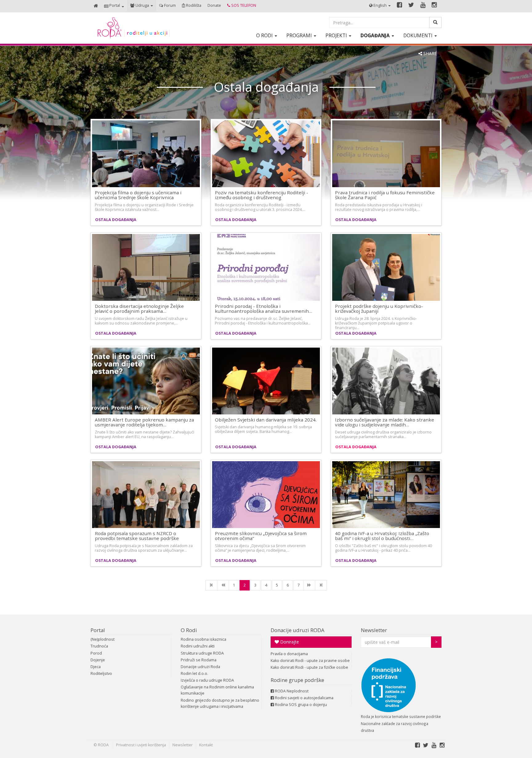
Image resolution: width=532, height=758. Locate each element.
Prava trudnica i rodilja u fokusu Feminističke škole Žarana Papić (385, 195)
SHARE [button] (429, 53)
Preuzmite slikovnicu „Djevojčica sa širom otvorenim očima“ (261, 536)
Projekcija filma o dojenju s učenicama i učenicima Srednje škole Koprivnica (138, 195)
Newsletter (374, 630)
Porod (96, 653)
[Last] (321, 585)
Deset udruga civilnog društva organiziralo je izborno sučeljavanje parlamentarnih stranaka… (383, 434)
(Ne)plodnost (103, 639)
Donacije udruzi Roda (200, 666)
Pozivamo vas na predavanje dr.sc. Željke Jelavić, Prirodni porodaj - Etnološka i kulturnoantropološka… (263, 321)
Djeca (96, 666)
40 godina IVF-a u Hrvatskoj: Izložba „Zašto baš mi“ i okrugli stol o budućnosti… (382, 536)
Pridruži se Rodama (198, 660)
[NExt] (309, 585)
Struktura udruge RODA (202, 653)
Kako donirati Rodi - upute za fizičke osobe (309, 667)
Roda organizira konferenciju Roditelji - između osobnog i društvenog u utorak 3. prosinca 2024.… (260, 207)
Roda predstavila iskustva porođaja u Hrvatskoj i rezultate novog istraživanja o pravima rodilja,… (378, 207)
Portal (98, 630)
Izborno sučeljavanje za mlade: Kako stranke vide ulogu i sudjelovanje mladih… (384, 422)
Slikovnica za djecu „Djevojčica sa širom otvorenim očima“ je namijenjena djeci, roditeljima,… (260, 548)
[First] (211, 585)
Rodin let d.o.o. (194, 673)
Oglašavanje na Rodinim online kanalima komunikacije (217, 690)
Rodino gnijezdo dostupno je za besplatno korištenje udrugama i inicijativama (220, 703)
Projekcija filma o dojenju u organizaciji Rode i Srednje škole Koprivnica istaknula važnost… (144, 207)
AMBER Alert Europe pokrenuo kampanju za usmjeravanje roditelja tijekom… (144, 422)
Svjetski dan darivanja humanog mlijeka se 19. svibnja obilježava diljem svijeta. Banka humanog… (263, 429)
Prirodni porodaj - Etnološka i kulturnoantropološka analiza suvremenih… (263, 308)
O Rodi (189, 630)
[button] (114, 6)
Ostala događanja (115, 219)
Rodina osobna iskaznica (203, 639)
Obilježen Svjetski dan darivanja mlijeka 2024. (265, 420)
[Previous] (223, 585)
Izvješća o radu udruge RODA (207, 680)
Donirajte (289, 642)
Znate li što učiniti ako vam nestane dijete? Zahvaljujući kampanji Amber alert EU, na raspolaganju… (144, 434)
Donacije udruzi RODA (297, 630)
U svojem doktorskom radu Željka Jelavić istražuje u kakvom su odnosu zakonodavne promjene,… (141, 321)
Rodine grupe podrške (297, 679)
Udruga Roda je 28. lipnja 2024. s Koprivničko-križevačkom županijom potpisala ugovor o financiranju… (376, 323)
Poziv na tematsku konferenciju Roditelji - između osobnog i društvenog (261, 195)
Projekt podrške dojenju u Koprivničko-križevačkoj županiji (379, 308)
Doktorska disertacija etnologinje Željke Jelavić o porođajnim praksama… (139, 308)
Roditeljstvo (101, 673)
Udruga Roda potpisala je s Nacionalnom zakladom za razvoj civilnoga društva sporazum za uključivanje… (144, 548)
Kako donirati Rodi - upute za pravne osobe (310, 660)
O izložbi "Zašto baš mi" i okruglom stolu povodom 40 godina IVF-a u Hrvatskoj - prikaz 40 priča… (383, 548)
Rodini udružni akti (198, 646)
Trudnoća (99, 646)
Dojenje (98, 660)
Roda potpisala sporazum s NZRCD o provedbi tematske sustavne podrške (137, 536)
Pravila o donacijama (289, 653)
